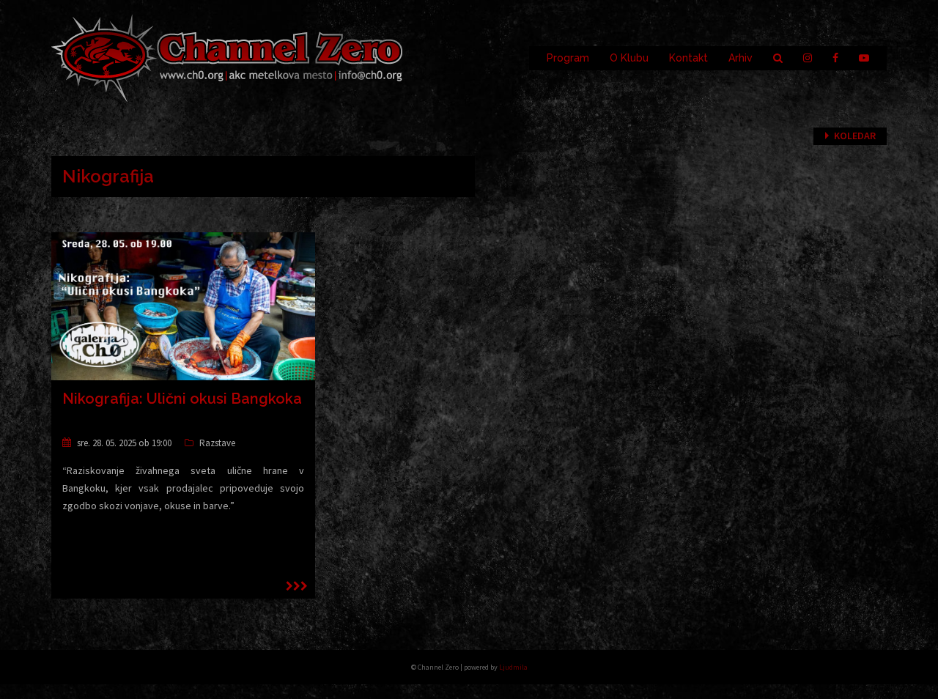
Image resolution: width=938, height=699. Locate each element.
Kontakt (688, 58)
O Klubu (629, 58)
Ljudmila (513, 667)
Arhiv (740, 58)
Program (568, 58)
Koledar (855, 135)
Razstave (217, 443)
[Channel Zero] (227, 57)
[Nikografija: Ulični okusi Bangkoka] (183, 305)
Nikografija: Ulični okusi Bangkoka (182, 398)
